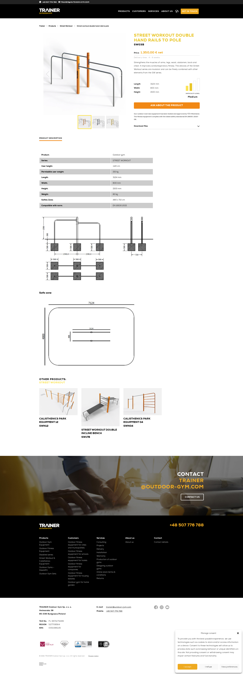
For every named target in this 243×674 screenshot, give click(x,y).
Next (121, 74)
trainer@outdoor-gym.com (118, 607)
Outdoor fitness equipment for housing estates (78, 576)
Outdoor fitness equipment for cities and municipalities (77, 545)
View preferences (229, 667)
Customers (139, 11)
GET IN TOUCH (189, 11)
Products (124, 11)
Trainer (42, 26)
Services (153, 11)
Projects (100, 545)
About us (167, 11)
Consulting (101, 542)
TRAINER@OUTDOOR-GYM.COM (75, 2)
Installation (102, 552)
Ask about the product (166, 105)
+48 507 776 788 (49, 2)
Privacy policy (93, 656)
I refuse (208, 667)
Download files (141, 126)
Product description (50, 138)
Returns (100, 578)
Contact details (161, 542)
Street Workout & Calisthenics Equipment (47, 561)
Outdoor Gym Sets (47, 573)
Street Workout (66, 26)
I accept (187, 667)
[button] (238, 633)
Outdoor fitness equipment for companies (75, 567)
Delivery (100, 549)
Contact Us (192, 497)
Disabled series (46, 554)
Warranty (101, 556)
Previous (48, 74)
